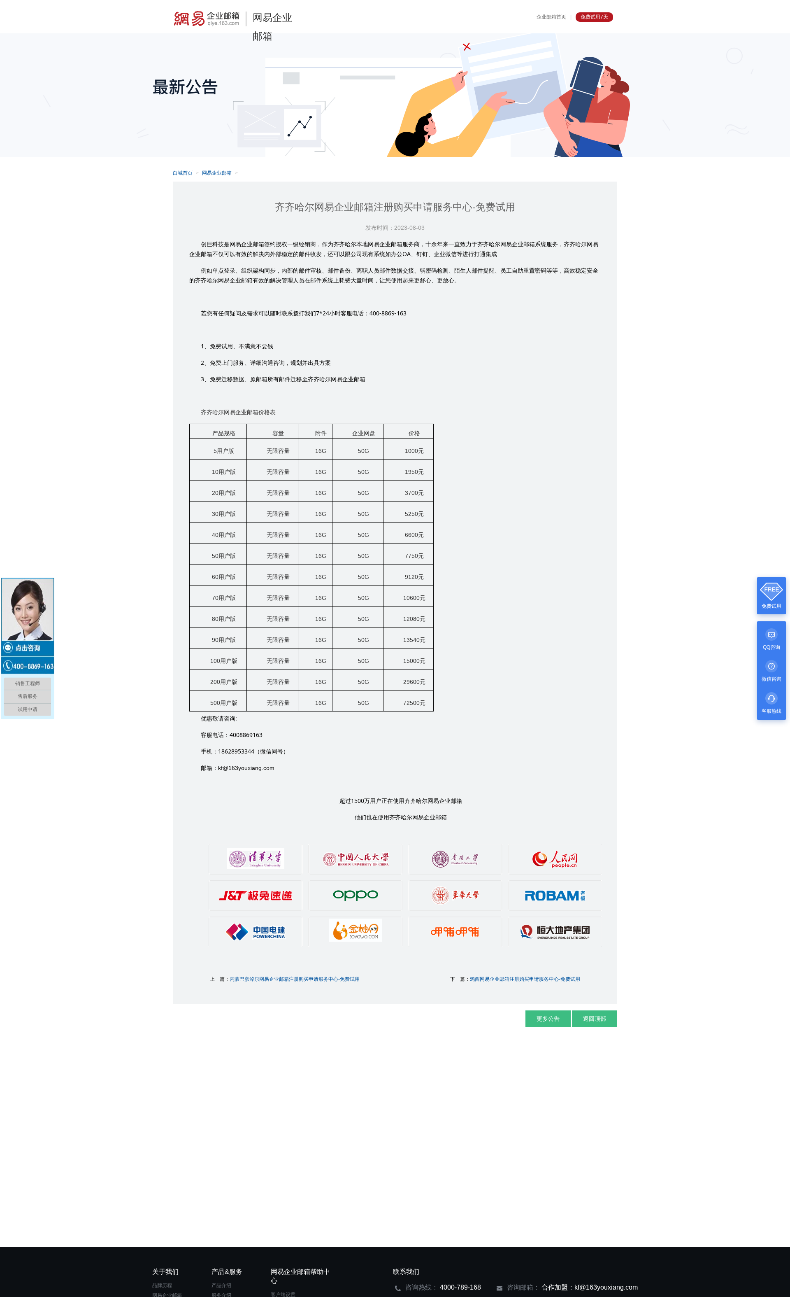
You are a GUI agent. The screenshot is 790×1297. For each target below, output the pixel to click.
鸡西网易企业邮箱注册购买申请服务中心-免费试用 (525, 979)
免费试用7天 (594, 17)
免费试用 (771, 606)
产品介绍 (221, 1285)
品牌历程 (162, 1285)
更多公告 (548, 1018)
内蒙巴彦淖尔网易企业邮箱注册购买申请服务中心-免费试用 (295, 979)
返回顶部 (594, 1018)
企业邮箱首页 (551, 17)
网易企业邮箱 (217, 173)
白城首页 (183, 173)
